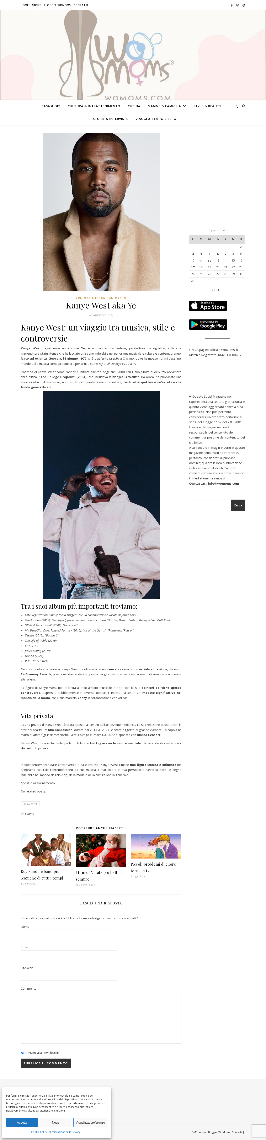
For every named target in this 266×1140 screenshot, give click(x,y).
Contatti (81, 5)
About (36, 5)
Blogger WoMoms (57, 5)
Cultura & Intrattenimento (94, 106)
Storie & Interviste (110, 119)
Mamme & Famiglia (164, 106)
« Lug (215, 290)
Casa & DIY (51, 106)
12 (209, 260)
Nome (25, 926)
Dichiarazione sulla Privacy (64, 1132)
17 (193, 267)
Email (24, 947)
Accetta (22, 1122)
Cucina (134, 106)
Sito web (27, 968)
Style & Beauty (207, 106)
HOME (25, 5)
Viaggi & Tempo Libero (156, 119)
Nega (55, 1122)
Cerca (238, 505)
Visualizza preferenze (90, 1122)
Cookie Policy (39, 1132)
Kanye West (30, 804)
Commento (29, 988)
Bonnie (29, 814)
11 (201, 260)
